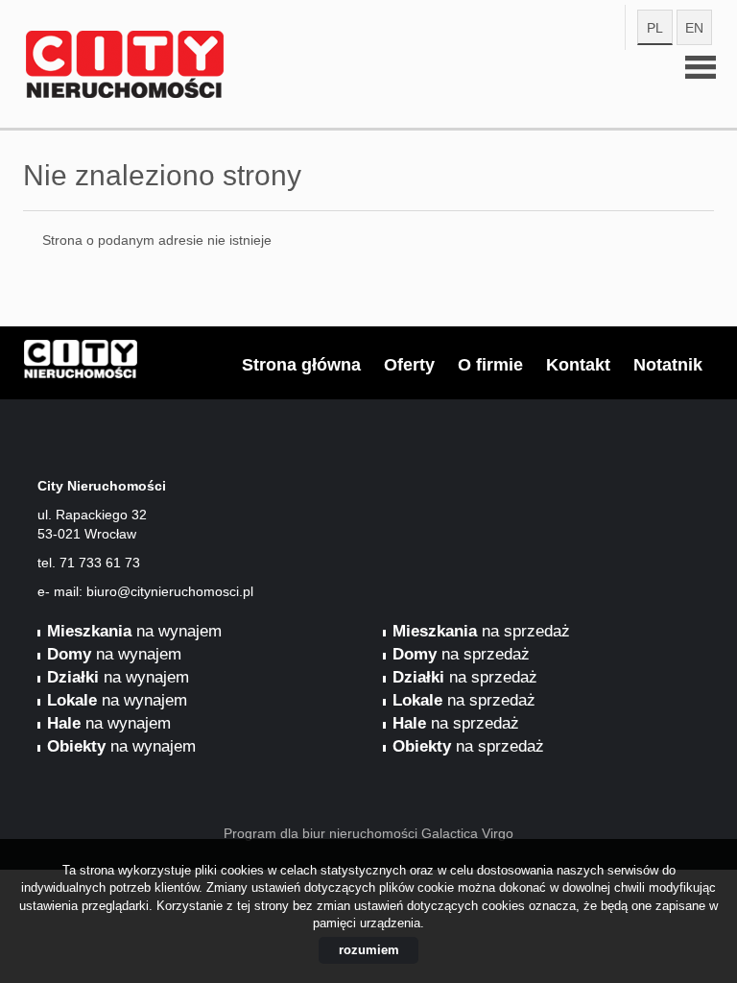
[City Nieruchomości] (172, 37)
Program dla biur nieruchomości (322, 833)
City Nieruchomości (172, 363)
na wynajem (134, 631)
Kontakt (578, 364)
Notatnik (667, 364)
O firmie (490, 364)
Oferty (409, 364)
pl (655, 28)
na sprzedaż (481, 631)
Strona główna (301, 364)
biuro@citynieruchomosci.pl (169, 591)
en (694, 28)
